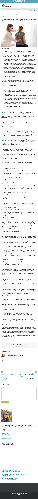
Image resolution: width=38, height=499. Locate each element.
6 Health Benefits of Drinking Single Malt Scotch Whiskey (12, 472)
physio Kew (6, 112)
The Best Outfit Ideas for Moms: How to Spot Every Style (12, 476)
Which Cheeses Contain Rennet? (7, 468)
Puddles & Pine (4, 435)
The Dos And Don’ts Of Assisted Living (23, 373)
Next (35, 10)
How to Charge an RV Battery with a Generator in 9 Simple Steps (13, 474)
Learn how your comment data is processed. (24, 404)
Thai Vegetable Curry (5, 475)
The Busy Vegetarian (4, 433)
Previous (31, 10)
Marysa (9, 351)
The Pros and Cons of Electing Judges (8, 479)
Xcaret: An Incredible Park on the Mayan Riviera (10, 480)
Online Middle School (5, 438)
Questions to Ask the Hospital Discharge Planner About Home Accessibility (32, 374)
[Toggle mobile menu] (36, 4)
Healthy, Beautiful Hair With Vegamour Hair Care (10, 471)
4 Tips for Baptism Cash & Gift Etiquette (9, 470)
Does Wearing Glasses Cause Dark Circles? (9, 478)
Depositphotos (22, 494)
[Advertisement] (19, 457)
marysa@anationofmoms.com (6, 430)
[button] (2, 372)
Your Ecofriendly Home (5, 434)
